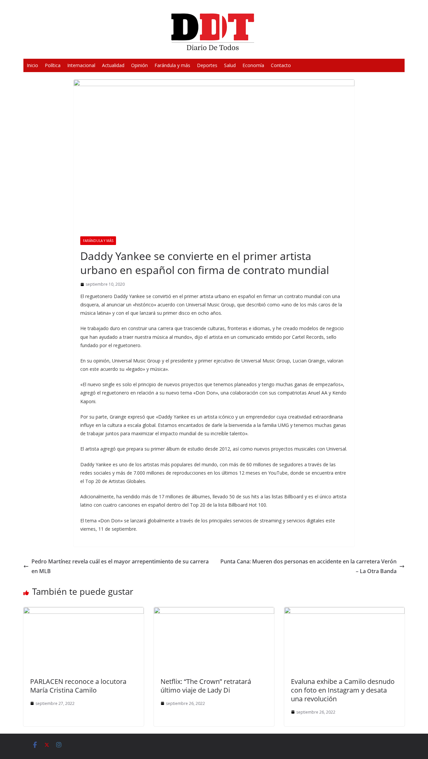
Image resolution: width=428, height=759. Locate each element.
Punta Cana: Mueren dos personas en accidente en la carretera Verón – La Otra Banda (308, 566)
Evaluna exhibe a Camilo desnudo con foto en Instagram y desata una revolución (343, 690)
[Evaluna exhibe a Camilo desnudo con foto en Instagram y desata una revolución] (344, 611)
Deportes (207, 65)
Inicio (32, 65)
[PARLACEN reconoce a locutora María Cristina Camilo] (83, 611)
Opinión (139, 65)
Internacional (81, 65)
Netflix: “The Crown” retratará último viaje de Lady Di (205, 686)
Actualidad (113, 65)
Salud (230, 65)
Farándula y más (172, 65)
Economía (253, 65)
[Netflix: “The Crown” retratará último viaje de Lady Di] (214, 611)
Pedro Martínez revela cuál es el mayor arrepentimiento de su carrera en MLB (120, 566)
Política (53, 65)
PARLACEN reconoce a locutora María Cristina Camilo (78, 686)
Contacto (281, 65)
